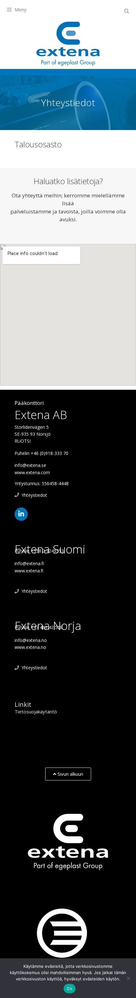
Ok (69, 988)
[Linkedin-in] (21, 514)
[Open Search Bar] (126, 11)
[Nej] (128, 978)
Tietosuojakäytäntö (36, 711)
